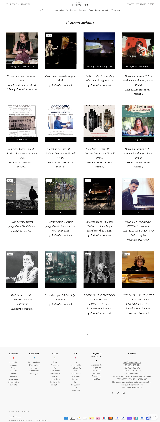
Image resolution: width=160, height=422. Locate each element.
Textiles (96, 379)
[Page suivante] (87, 334)
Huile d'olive (55, 370)
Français (25, 4)
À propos (50, 10)
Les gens (13, 365)
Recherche (141, 4)
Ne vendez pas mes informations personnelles (131, 382)
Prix (75, 382)
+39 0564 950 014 (132, 365)
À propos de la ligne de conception (96, 368)
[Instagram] (124, 393)
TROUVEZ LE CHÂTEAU (132, 370)
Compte (130, 4)
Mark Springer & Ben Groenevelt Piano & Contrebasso (22, 299)
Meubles (96, 373)
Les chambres (34, 362)
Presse (91, 10)
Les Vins (75, 379)
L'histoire (13, 362)
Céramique (96, 376)
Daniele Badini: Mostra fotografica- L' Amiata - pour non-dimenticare (61, 226)
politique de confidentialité (132, 385)
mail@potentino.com (132, 362)
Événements (82, 10)
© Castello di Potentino (15, 417)
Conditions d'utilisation (132, 387)
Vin (67, 10)
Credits (13, 370)
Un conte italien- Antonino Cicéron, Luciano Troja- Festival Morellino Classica (99, 226)
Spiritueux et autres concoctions (55, 376)
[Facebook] (112, 393)
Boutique (73, 10)
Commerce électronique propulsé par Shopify (28, 420)
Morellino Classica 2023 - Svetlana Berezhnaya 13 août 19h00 (138, 81)
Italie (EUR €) (11, 4)
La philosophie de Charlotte (75, 365)
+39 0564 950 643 (132, 368)
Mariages (34, 373)
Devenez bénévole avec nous (13, 376)
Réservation (59, 10)
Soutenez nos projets (102, 10)
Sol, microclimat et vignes (76, 373)
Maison (42, 10)
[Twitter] (118, 393)
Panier (151, 4)
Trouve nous (115, 10)
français (24, 411)
